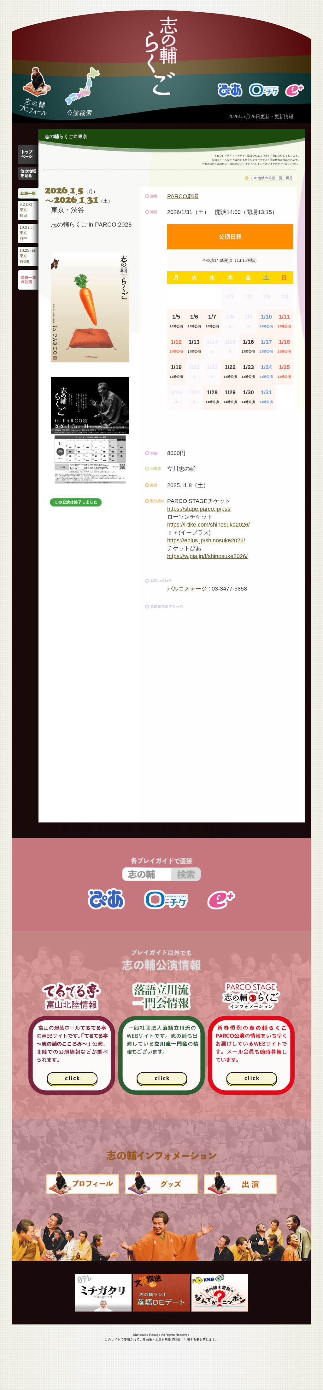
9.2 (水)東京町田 (26, 210)
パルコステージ (187, 588)
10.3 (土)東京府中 (27, 233)
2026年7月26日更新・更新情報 (260, 116)
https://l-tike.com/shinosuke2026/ (208, 525)
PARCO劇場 (182, 196)
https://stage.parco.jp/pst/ (199, 509)
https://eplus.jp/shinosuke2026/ (206, 540)
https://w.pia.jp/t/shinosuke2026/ (207, 556)
